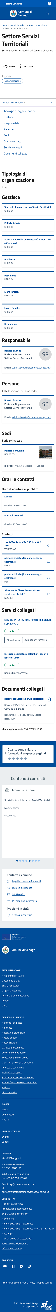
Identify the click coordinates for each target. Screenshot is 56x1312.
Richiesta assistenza (12, 1203)
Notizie (5, 1119)
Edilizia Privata (12, 223)
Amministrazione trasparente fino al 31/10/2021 (28, 1228)
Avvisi (5, 1109)
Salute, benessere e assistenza (18, 1077)
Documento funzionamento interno (22, 716)
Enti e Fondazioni (11, 985)
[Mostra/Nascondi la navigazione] (4, 13)
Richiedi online (13, 640)
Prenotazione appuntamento (17, 1208)
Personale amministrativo (15, 995)
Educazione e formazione (15, 1057)
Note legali (7, 1233)
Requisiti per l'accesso (35, 640)
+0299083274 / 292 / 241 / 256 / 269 (22, 543)
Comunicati (8, 1114)
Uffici (4, 1005)
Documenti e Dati (11, 980)
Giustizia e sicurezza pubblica (17, 1062)
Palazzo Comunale (14, 450)
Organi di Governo (11, 990)
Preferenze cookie (11, 1282)
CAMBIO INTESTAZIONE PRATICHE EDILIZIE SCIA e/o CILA (27, 621)
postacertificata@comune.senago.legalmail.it (23, 559)
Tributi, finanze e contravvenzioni (19, 1082)
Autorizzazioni (9, 1042)
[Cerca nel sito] (47, 13)
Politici (5, 1000)
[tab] (17, 861)
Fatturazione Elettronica (15, 1243)
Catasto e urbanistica (13, 1047)
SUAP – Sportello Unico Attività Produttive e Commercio (27, 241)
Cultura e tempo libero (14, 1052)
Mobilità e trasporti (12, 1072)
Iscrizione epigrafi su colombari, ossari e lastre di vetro (26, 655)
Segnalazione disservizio (15, 1213)
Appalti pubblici (10, 1037)
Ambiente (9, 259)
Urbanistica (10, 324)
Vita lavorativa (9, 1092)
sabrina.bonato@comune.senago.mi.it (31, 367)
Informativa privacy (12, 1248)
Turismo (6, 1087)
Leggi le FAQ (8, 1198)
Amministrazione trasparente (17, 1223)
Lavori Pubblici (12, 308)
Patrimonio (10, 275)
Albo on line (8, 1218)
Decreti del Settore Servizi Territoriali (24, 699)
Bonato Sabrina (12, 350)
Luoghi (5, 1141)
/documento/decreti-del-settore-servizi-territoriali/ (22, 592)
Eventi (5, 1136)
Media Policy (28, 1282)
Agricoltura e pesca (12, 1022)
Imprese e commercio (13, 1067)
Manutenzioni (11, 292)
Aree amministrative (13, 975)
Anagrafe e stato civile (14, 1032)
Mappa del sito (44, 1282)
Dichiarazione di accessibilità (17, 1238)
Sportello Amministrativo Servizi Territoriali (27, 207)
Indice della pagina (12, 102)
